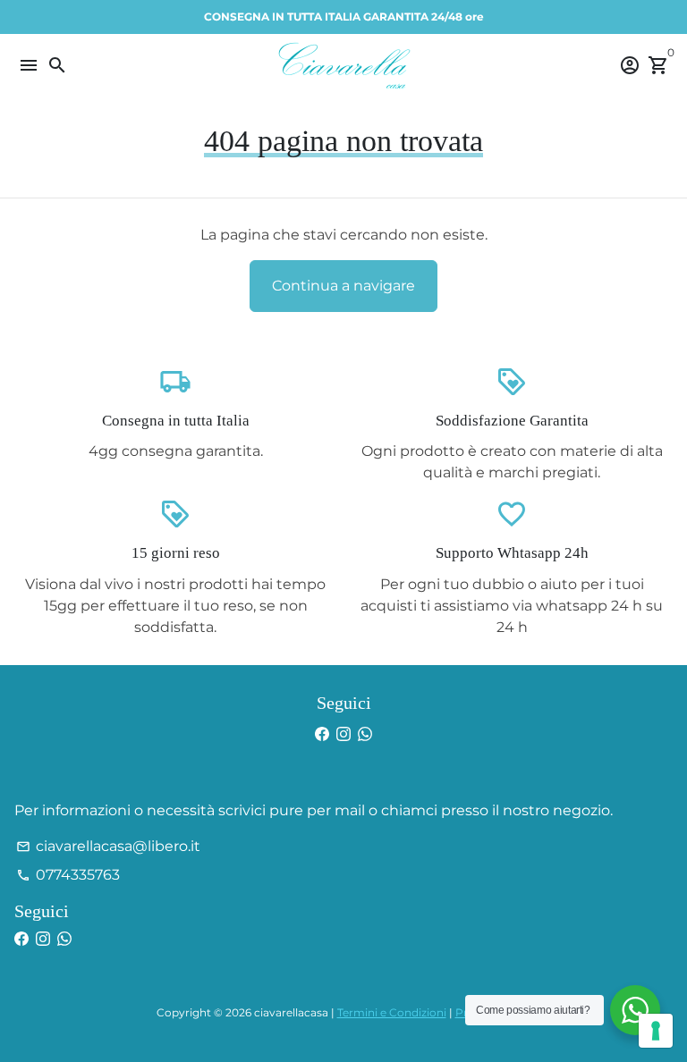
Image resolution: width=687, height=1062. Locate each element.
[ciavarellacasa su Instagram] (343, 734)
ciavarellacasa (291, 1012)
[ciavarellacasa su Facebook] (322, 734)
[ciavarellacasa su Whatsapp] (365, 734)
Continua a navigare (343, 285)
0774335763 (68, 874)
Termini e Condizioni (391, 1012)
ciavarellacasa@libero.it (108, 846)
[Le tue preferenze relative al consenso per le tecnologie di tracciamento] (656, 1031)
